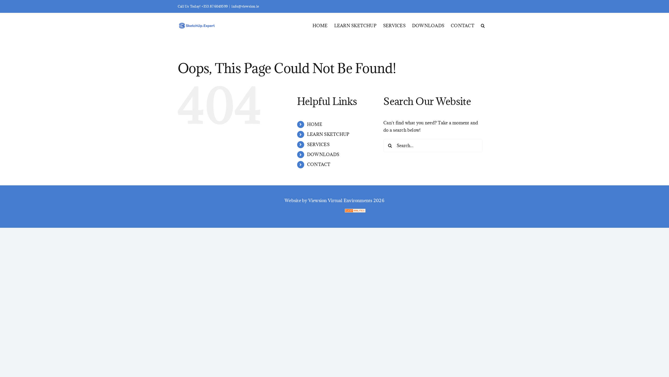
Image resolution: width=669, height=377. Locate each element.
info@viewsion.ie (245, 6)
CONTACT (319, 164)
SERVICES (318, 144)
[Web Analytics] (420, 212)
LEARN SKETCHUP (328, 134)
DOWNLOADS (323, 154)
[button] (483, 25)
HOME (314, 124)
